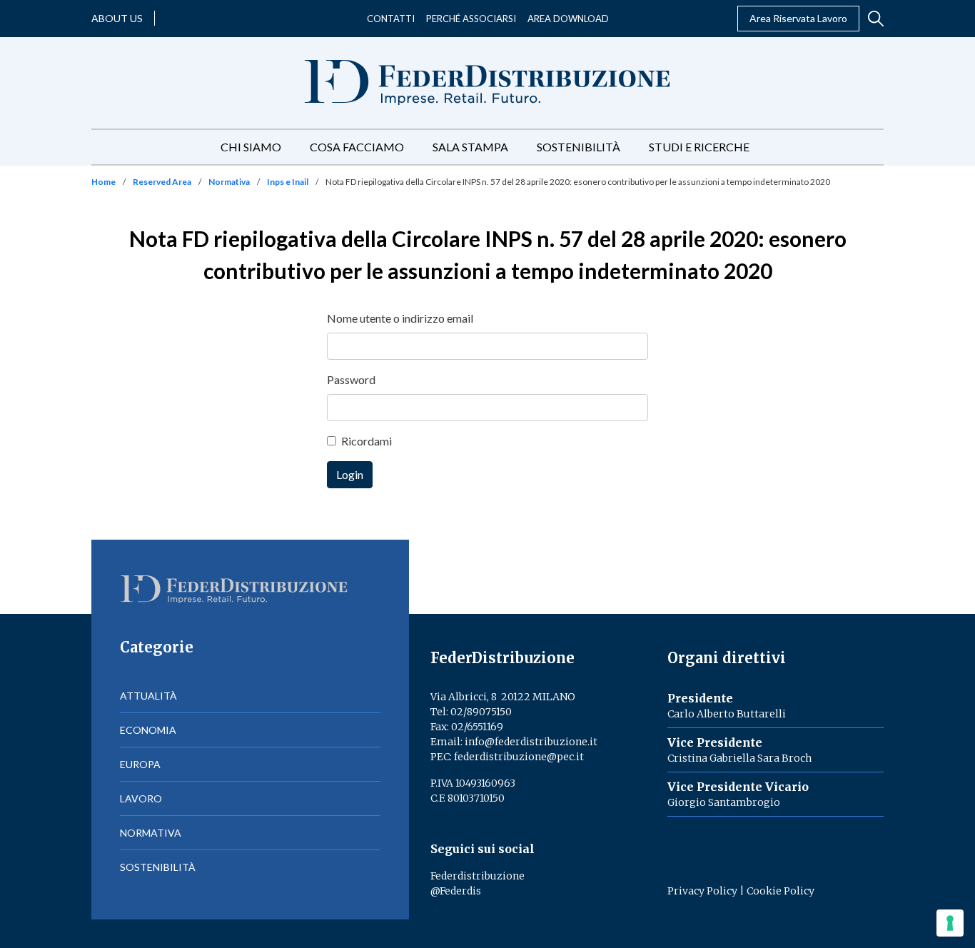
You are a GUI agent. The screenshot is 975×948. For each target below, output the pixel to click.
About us (117, 18)
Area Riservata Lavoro (798, 18)
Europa (140, 764)
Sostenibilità (578, 146)
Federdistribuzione (477, 875)
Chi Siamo (251, 146)
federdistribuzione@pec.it (519, 756)
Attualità (148, 696)
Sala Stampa (470, 146)
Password (351, 379)
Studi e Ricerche (699, 146)
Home (103, 181)
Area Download (568, 18)
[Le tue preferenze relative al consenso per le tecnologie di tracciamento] (950, 923)
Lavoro (141, 798)
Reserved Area (162, 181)
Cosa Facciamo (357, 146)
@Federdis (455, 890)
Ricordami (366, 441)
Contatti (391, 18)
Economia (148, 730)
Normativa (229, 181)
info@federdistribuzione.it (531, 741)
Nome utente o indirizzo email (400, 318)
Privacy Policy (702, 890)
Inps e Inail (287, 181)
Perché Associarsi (471, 18)
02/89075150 (481, 711)
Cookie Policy (780, 890)
